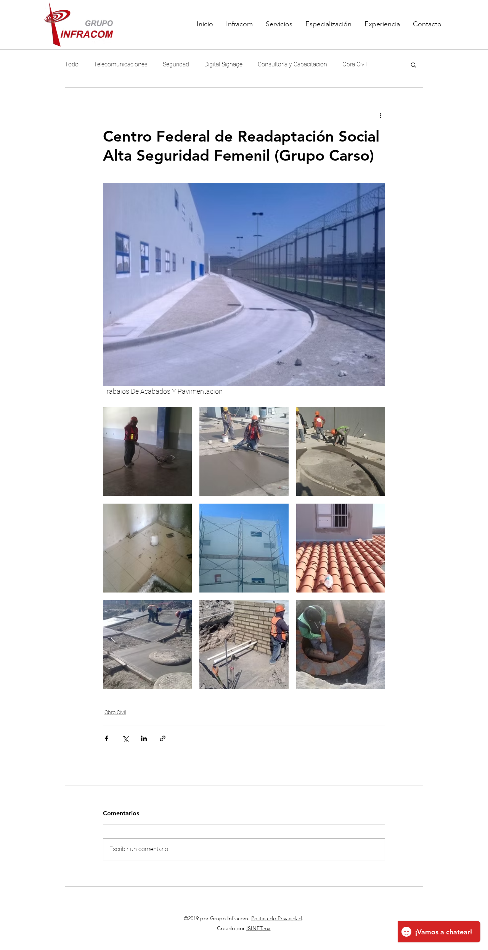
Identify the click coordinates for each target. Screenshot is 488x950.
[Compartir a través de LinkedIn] (144, 738)
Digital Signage (223, 64)
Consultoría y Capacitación (292, 64)
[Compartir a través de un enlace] (162, 738)
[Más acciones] (380, 115)
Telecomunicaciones (121, 64)
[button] (413, 64)
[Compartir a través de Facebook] (106, 738)
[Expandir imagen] (147, 451)
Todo (72, 64)
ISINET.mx (258, 928)
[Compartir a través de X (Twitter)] (125, 738)
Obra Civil (354, 64)
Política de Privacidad (276, 918)
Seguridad (176, 64)
